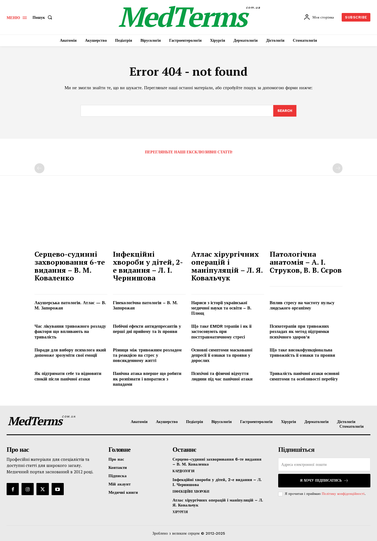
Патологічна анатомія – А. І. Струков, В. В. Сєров (306, 261)
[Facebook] (13, 489)
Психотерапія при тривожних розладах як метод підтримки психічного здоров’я (299, 331)
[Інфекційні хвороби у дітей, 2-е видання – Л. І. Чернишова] (149, 219)
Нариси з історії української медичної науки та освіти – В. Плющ (221, 308)
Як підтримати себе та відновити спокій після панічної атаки (67, 376)
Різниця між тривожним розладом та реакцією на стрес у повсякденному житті (147, 355)
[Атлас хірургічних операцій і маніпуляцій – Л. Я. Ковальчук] (227, 219)
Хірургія (180, 512)
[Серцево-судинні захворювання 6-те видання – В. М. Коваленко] (70, 219)
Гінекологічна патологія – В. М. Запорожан (145, 305)
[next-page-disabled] (338, 168)
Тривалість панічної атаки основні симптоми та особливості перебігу (304, 376)
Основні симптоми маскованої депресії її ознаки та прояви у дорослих (221, 355)
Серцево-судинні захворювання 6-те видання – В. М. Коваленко (69, 265)
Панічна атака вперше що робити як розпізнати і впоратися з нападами (147, 379)
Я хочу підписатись (321, 480)
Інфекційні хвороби (190, 491)
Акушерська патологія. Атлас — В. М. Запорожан (70, 305)
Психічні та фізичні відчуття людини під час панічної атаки (222, 376)
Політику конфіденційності (343, 494)
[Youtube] (58, 489)
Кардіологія (183, 471)
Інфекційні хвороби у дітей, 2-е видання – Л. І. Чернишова (148, 265)
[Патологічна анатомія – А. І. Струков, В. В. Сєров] (306, 219)
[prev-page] (39, 168)
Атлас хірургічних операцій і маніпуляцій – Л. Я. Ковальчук (227, 265)
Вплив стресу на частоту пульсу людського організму (302, 305)
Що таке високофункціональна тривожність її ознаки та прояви (302, 352)
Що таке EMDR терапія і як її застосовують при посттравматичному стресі (221, 331)
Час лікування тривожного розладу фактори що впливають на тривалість (70, 331)
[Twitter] (42, 489)
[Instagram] (28, 489)
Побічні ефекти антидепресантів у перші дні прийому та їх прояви (147, 329)
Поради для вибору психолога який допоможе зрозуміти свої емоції (70, 352)
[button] (43, 17)
